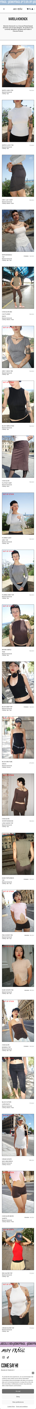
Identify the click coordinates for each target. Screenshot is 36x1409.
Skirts (12, 203)
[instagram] (3, 1357)
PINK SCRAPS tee (7, 935)
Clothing (4, 93)
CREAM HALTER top (8, 1328)
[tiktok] (8, 1357)
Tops (7, 93)
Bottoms (8, 203)
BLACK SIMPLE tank (8, 426)
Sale (7, 260)
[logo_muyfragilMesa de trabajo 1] (17, 8)
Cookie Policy (11, 1406)
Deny (18, 1396)
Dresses (8, 767)
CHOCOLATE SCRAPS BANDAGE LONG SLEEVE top (7, 821)
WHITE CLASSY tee (8, 145)
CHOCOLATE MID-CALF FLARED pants (7, 314)
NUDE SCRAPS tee (7, 990)
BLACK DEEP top (7, 707)
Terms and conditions (22, 1406)
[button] (33, 1373)
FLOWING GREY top (8, 595)
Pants (12, 319)
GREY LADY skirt (7, 200)
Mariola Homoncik (7, 92)
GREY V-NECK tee (7, 371)
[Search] (30, 9)
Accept (18, 1391)
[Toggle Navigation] (4, 9)
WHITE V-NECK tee (7, 90)
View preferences (18, 1402)
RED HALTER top (7, 1273)
